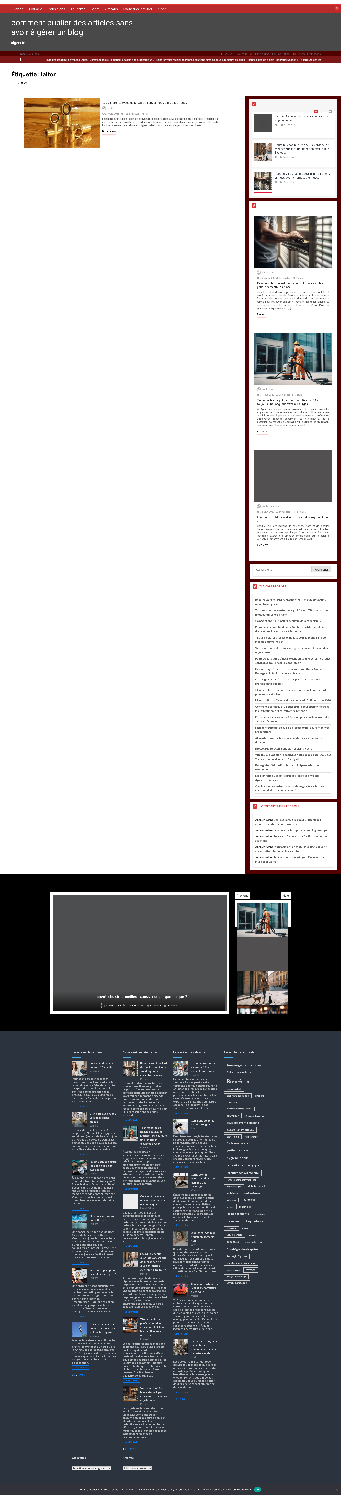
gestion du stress (237, 1150)
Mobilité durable (257, 1186)
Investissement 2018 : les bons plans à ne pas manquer (103, 1165)
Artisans (111, 9)
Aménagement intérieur (245, 1065)
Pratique (35, 9)
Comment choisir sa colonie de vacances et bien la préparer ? (102, 1328)
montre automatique (253, 1193)
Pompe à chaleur (254, 1221)
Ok (257, 1489)
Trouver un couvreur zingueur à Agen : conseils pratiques (204, 1067)
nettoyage (231, 1200)
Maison (18, 9)
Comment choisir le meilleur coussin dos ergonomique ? (68, 59)
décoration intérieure (240, 1129)
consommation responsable (239, 1109)
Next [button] (286, 895)
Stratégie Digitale (237, 1256)
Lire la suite (80, 1106)
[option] (147, 60)
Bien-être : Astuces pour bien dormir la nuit (203, 1236)
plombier (233, 1221)
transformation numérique (241, 1262)
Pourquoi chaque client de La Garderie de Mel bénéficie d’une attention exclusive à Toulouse (302, 133)
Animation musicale (239, 1072)
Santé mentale (234, 1234)
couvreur (233, 1115)
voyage (250, 1269)
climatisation (234, 1102)
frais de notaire (251, 1137)
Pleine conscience (238, 1213)
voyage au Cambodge (236, 1276)
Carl (113, 108)
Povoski (270, 272)
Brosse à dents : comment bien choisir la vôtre (283, 748)
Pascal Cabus (272, 506)
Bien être (262, 545)
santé (245, 1228)
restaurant (231, 1228)
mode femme (232, 1193)
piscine (230, 1207)
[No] (336, 1489)
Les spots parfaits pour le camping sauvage (300, 830)
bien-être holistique (238, 1095)
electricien (233, 1136)
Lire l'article (131, 1120)
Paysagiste (248, 1199)
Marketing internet (137, 9)
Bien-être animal (234, 1089)
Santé (95, 9)
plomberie (260, 1214)
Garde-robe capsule (237, 1143)
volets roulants (233, 1270)
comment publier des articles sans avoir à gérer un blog (72, 27)
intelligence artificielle (243, 1173)
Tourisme (78, 9)
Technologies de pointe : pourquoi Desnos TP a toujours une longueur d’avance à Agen (244, 59)
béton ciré (259, 1096)
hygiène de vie (238, 1158)
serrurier (252, 1235)
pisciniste (245, 1206)
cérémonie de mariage (254, 1116)
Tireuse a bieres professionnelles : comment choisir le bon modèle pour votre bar (152, 1327)
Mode (162, 9)
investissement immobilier (241, 1179)
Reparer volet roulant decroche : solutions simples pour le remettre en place (147, 59)
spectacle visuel (254, 1242)
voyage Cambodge (237, 1282)
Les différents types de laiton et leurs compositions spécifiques (144, 103)
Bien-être (238, 1081)
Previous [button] (242, 895)
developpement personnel (243, 1122)
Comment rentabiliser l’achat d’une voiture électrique (204, 1287)
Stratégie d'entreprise (242, 1249)
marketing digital (234, 1186)
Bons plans (56, 9)
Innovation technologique (243, 1165)
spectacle (233, 1241)
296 (81, 1374)
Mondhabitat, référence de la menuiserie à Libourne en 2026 (293, 700)
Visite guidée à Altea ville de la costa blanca (103, 1117)
